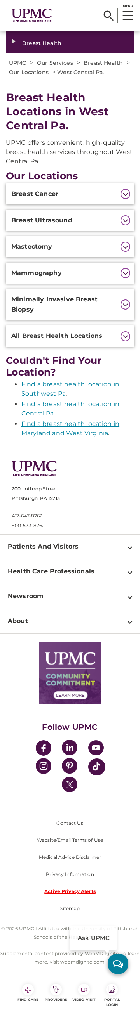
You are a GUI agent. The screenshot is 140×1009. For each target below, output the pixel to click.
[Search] (109, 15)
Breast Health (41, 43)
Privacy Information (70, 874)
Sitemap (70, 908)
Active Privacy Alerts (70, 891)
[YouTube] (96, 748)
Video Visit (84, 999)
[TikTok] (96, 766)
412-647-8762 (27, 516)
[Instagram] (43, 767)
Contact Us (69, 823)
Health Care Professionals (51, 571)
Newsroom (26, 596)
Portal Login (112, 1002)
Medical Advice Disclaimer (70, 857)
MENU (128, 6)
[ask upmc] (118, 964)
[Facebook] (43, 748)
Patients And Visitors (43, 546)
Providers (56, 999)
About (18, 621)
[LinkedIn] (69, 748)
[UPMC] (32, 15)
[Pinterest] (69, 767)
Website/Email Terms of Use (70, 840)
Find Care (28, 999)
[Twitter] (69, 784)
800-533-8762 (28, 525)
